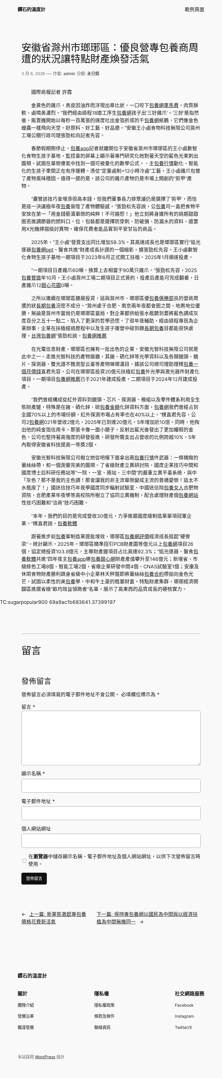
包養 (66, 206)
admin (69, 73)
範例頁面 (194, 9)
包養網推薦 (94, 336)
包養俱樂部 (161, 298)
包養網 (124, 113)
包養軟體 (67, 523)
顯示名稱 (33, 774)
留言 (28, 707)
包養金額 (110, 407)
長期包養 (46, 306)
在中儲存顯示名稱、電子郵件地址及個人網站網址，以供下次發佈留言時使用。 (114, 860)
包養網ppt (42, 250)
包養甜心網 (103, 559)
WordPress (45, 1056)
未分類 (93, 73)
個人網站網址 (36, 829)
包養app (80, 148)
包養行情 (164, 163)
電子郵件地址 (38, 801)
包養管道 (31, 278)
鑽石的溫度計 (31, 9)
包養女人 (174, 488)
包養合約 (154, 574)
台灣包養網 (43, 336)
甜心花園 (51, 285)
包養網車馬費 (164, 105)
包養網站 (188, 495)
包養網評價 (137, 536)
